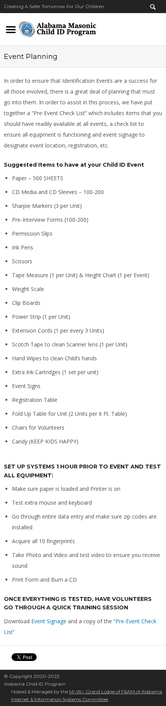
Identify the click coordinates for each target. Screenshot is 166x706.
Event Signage (48, 621)
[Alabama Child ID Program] (57, 27)
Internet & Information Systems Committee (59, 699)
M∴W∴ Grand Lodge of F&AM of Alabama (115, 691)
